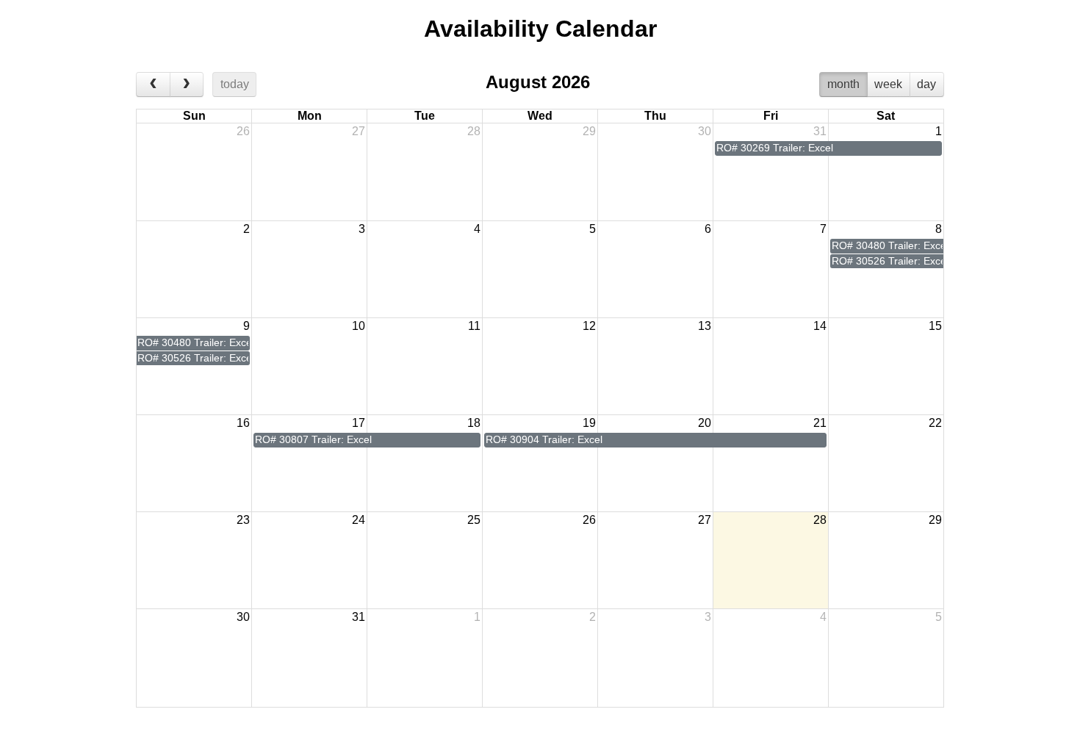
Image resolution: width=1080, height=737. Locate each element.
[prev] (153, 84)
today (234, 84)
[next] (187, 84)
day (926, 84)
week (888, 84)
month (843, 84)
